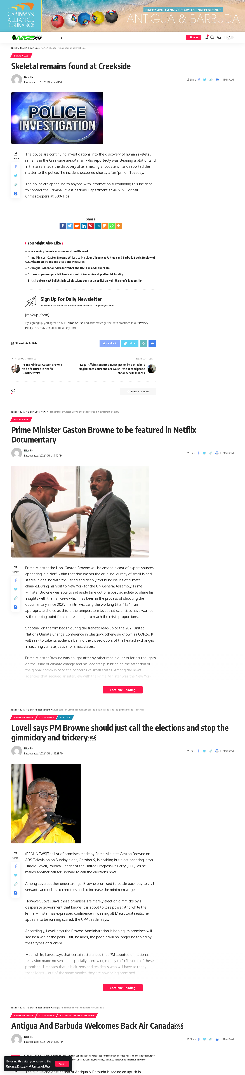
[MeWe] (98, 226)
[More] (119, 226)
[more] (61, 37)
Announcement (23, 717)
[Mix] (105, 226)
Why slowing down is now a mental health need (58, 251)
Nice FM (29, 77)
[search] (212, 37)
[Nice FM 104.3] (33, 37)
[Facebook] (63, 226)
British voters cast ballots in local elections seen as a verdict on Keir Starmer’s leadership (85, 280)
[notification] (207, 37)
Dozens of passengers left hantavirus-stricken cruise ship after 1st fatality (75, 274)
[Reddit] (77, 226)
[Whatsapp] (112, 226)
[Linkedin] (84, 226)
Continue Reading (122, 690)
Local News (21, 55)
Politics (65, 717)
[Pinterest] (91, 226)
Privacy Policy (15, 1066)
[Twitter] (70, 226)
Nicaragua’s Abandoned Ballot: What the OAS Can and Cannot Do (69, 268)
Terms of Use (41, 1066)
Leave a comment (140, 391)
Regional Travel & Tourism (77, 1015)
